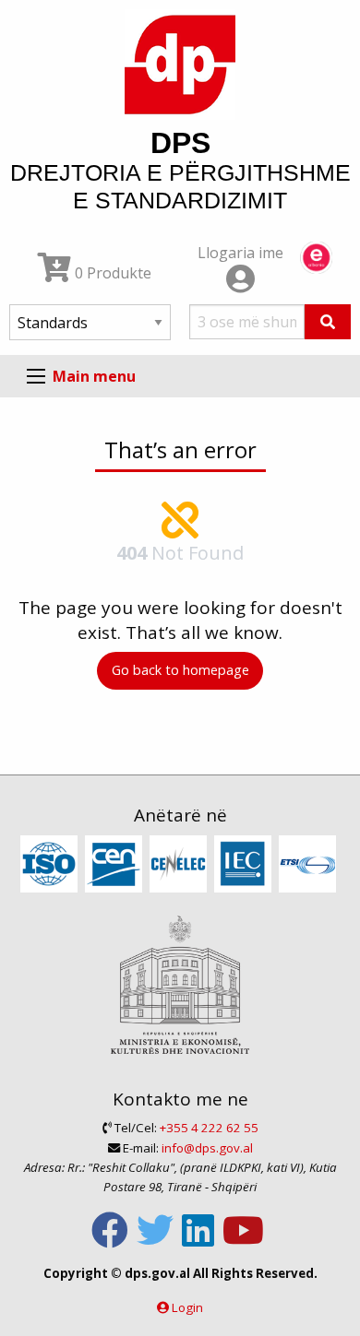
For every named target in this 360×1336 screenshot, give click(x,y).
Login (187, 1307)
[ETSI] (310, 865)
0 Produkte (111, 273)
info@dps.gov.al (207, 1148)
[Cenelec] (180, 865)
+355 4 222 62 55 (209, 1127)
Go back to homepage (180, 670)
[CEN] (116, 865)
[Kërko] (328, 321)
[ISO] (51, 865)
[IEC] (245, 865)
